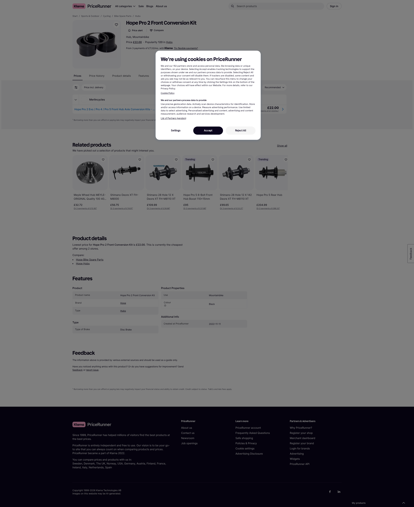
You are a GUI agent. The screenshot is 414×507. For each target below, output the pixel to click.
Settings (175, 130)
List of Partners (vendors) (173, 118)
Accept (208, 130)
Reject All (240, 130)
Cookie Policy (167, 93)
